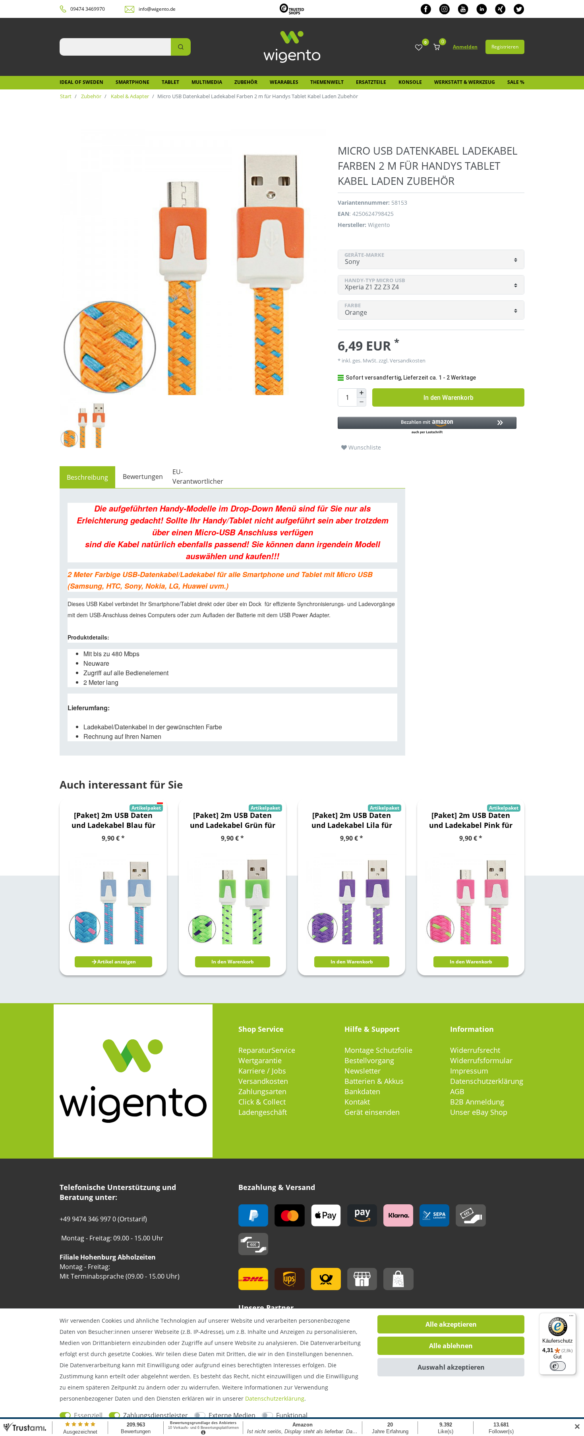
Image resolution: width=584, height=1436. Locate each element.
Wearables (284, 82)
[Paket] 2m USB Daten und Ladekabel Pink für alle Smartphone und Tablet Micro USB (470, 820)
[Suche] (181, 47)
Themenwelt (327, 82)
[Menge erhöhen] (361, 393)
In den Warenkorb (448, 397)
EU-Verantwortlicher (197, 476)
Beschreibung (87, 477)
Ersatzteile (371, 82)
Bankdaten (362, 1091)
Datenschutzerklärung (486, 1081)
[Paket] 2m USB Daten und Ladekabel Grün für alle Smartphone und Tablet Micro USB (232, 820)
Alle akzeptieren (451, 1324)
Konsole (410, 82)
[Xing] (500, 9)
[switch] (558, 1366)
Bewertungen (143, 476)
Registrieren (504, 46)
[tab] (87, 477)
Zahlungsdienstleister (155, 1415)
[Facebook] (426, 9)
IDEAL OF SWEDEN (81, 82)
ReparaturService (266, 1050)
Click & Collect (262, 1102)
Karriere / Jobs (262, 1071)
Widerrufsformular (481, 1060)
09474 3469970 (87, 9)
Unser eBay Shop (478, 1112)
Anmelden (465, 46)
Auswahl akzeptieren (451, 1367)
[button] (427, 426)
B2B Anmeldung (477, 1102)
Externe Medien (232, 1415)
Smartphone (132, 82)
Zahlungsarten (262, 1091)
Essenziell (88, 1415)
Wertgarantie (260, 1060)
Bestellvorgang (369, 1060)
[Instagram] (444, 9)
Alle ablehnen (451, 1345)
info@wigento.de (157, 9)
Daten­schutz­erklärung (274, 1398)
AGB (457, 1091)
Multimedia (206, 82)
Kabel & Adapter (129, 96)
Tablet (170, 82)
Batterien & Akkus (374, 1081)
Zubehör (245, 82)
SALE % (515, 82)
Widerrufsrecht (475, 1050)
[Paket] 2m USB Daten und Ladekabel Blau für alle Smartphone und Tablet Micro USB (113, 820)
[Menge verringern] (361, 402)
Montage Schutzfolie (378, 1050)
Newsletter (362, 1071)
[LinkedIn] (481, 9)
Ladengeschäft (262, 1112)
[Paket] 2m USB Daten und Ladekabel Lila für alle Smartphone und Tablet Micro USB (351, 820)
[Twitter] (519, 9)
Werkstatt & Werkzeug (464, 82)
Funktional (291, 1415)
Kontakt (357, 1102)
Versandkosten (263, 1081)
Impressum (469, 1071)
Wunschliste (364, 447)
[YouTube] (463, 9)
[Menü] (571, 1317)
